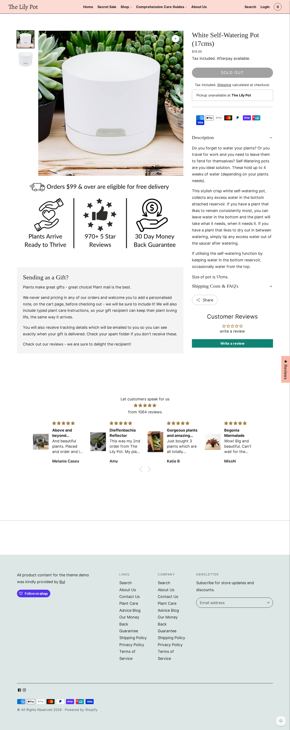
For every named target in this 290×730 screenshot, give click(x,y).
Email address (211, 598)
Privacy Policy (131, 644)
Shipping (224, 85)
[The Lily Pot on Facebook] (19, 690)
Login (265, 7)
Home (88, 7)
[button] (142, 469)
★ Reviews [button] (285, 369)
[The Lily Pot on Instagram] (24, 690)
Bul (62, 582)
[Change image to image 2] (25, 59)
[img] (145, 405)
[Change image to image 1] (25, 39)
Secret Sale (106, 7)
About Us (199, 7)
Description (203, 137)
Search (125, 583)
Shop (125, 7)
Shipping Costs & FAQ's (215, 286)
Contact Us (129, 596)
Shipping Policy (133, 637)
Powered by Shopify (81, 710)
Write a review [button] (232, 343)
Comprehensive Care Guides (160, 7)
